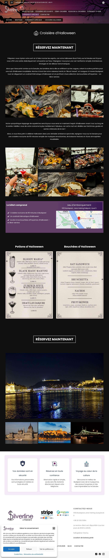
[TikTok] (96, 554)
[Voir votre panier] (21, 8)
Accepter (11, 549)
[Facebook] (100, 554)
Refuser (29, 549)
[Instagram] (11, 2)
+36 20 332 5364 (79, 520)
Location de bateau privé (83, 538)
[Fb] (6, 2)
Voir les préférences (47, 549)
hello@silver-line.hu (80, 533)
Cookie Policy (18, 554)
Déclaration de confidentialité (33, 554)
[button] (54, 528)
